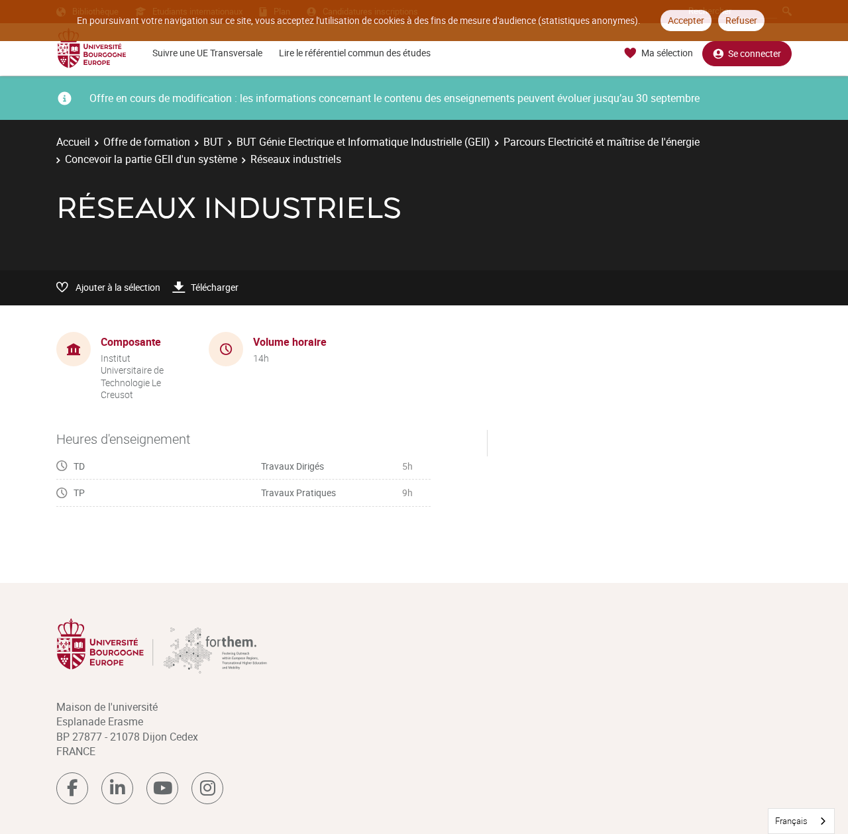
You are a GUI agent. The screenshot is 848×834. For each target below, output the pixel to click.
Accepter (686, 20)
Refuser (741, 20)
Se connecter (754, 53)
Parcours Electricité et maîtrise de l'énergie (602, 141)
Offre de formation (146, 141)
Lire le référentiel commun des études (355, 52)
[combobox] (801, 821)
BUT (213, 141)
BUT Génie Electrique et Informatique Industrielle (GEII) (363, 141)
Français (791, 821)
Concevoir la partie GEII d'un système (151, 159)
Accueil (73, 141)
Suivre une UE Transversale (207, 52)
